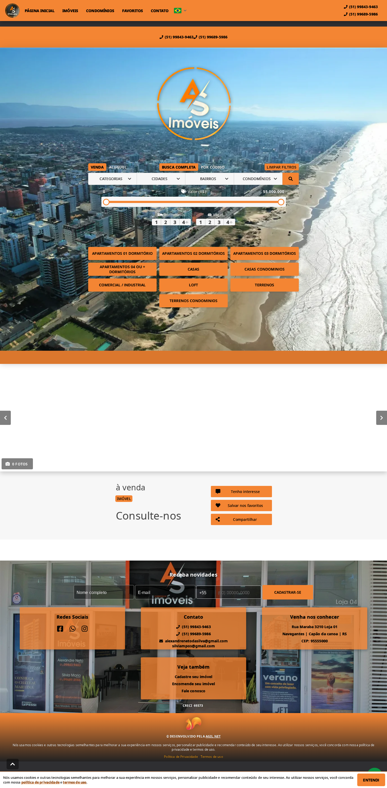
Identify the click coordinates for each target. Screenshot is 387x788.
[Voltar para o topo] (13, 764)
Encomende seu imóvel (193, 683)
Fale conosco (194, 690)
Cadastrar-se (287, 591)
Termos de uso (212, 756)
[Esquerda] (5, 417)
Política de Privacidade (181, 756)
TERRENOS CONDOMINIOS (193, 300)
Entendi (371, 779)
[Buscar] (290, 179)
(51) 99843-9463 (179, 36)
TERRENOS (264, 284)
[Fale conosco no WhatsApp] (73, 628)
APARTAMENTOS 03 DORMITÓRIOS (264, 253)
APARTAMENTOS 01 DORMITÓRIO (122, 253)
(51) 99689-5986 (213, 36)
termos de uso (74, 782)
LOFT (193, 284)
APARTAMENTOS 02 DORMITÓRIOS (193, 253)
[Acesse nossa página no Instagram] (85, 628)
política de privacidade (40, 782)
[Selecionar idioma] (180, 10)
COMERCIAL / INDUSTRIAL (122, 284)
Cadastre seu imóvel (193, 676)
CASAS (193, 269)
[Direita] (381, 417)
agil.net (213, 736)
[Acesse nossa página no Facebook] (60, 628)
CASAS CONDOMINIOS (265, 269)
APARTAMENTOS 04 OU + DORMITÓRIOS (122, 269)
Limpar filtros (281, 167)
